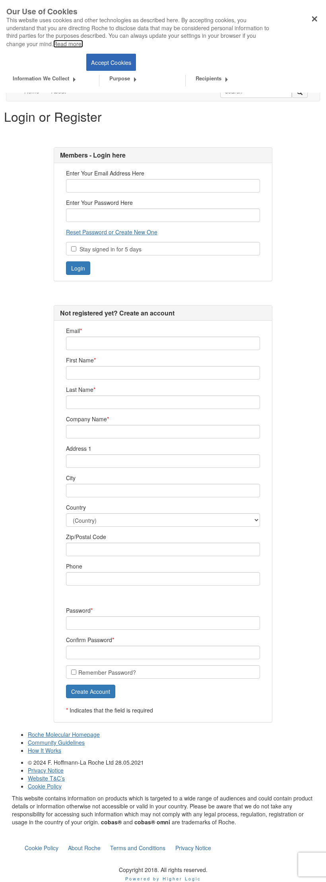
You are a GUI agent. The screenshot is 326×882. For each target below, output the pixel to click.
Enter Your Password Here (99, 202)
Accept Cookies (111, 62)
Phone (74, 566)
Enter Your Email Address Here (105, 173)
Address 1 (78, 448)
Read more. (68, 44)
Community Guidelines (56, 742)
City (71, 478)
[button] (90, 691)
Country (76, 507)
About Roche (84, 848)
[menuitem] (41, 848)
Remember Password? (107, 672)
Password (78, 610)
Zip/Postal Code (86, 537)
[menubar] (118, 848)
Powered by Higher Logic (163, 878)
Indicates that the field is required (111, 710)
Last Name (79, 389)
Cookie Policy (45, 786)
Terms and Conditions (137, 848)
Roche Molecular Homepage (64, 734)
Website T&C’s (46, 778)
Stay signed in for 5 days (109, 249)
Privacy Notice (46, 770)
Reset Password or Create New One (111, 232)
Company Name (86, 419)
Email (73, 331)
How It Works (44, 750)
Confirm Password (89, 640)
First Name (80, 360)
